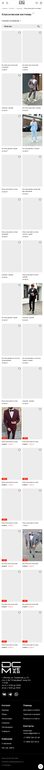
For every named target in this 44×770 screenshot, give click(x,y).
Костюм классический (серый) (30, 66)
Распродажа (7, 727)
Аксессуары (7, 718)
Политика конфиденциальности (12, 762)
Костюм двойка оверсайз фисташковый (31, 190)
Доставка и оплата (31, 710)
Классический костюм (10, 189)
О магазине (6, 743)
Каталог (12, 8)
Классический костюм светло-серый (30, 233)
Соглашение (6, 765)
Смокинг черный (7, 108)
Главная (4, 8)
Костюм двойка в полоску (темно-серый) (31, 359)
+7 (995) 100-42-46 (31, 737)
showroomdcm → (9, 703)
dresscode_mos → (9, 701)
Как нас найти (8, 748)
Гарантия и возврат (31, 714)
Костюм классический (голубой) (9, 66)
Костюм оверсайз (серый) (31, 108)
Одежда (19, 8)
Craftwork (6, 731)
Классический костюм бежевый (10, 233)
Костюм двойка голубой (30, 148)
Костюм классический (9, 563)
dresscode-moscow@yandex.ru (31, 732)
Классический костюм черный (30, 276)
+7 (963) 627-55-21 (31, 742)
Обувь (4, 714)
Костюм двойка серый (9, 148)
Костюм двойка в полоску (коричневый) (11, 359)
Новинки (5, 723)
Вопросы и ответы (31, 718)
